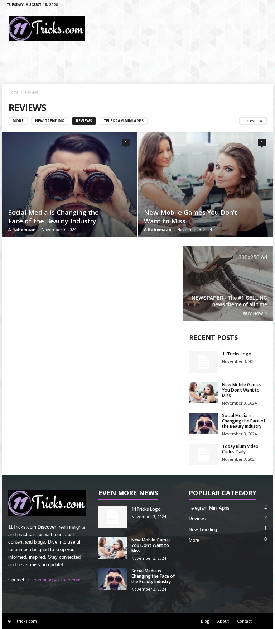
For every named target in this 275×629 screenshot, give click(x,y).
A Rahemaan (22, 229)
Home (13, 92)
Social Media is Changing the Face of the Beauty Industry (53, 216)
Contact (244, 621)
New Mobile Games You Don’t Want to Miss (241, 390)
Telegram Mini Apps (123, 120)
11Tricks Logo (236, 354)
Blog (205, 621)
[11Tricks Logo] (203, 362)
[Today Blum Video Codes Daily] (203, 454)
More (18, 120)
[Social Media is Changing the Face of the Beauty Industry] (69, 184)
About (223, 621)
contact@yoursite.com (57, 579)
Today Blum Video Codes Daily (240, 449)
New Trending (49, 120)
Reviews (84, 120)
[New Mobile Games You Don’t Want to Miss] (205, 184)
